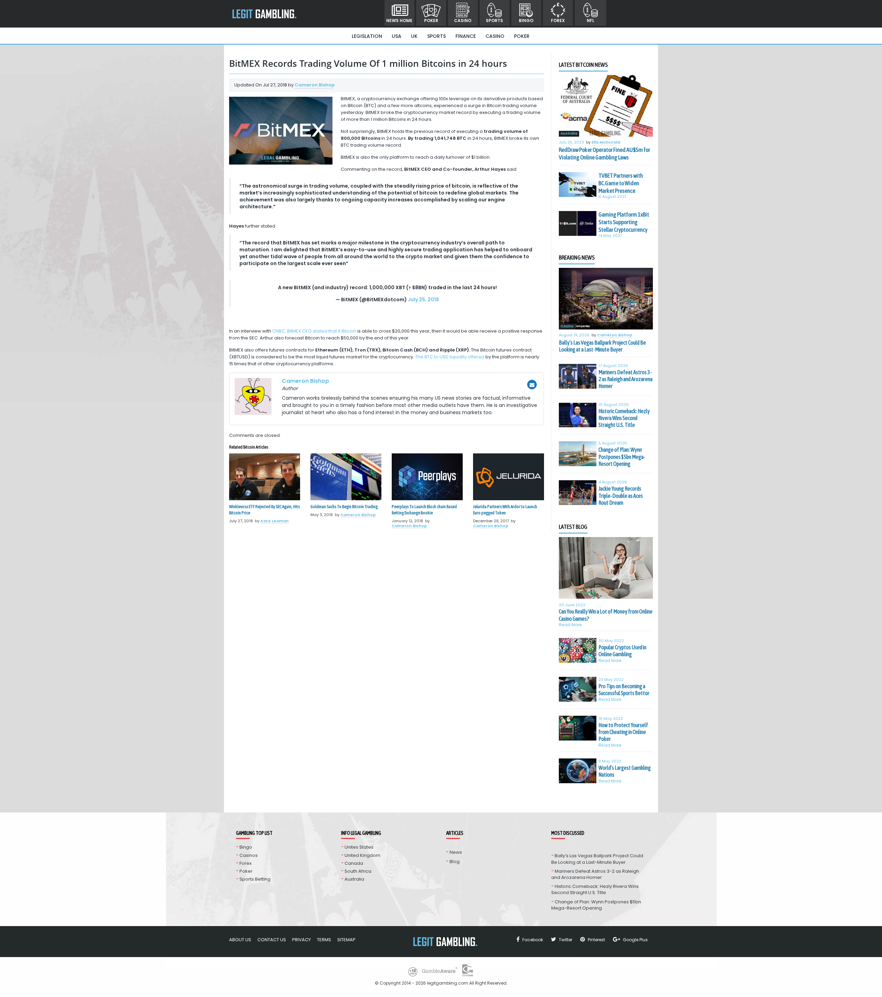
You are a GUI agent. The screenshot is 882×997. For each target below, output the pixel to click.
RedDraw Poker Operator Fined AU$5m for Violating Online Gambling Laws (604, 153)
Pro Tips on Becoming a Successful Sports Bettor (623, 689)
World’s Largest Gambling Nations (624, 771)
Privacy (301, 939)
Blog (455, 861)
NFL (590, 20)
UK (414, 36)
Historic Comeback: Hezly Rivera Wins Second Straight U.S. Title (624, 418)
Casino (462, 20)
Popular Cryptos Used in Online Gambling (622, 650)
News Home (399, 20)
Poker (431, 20)
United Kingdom (362, 855)
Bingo (526, 20)
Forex (558, 20)
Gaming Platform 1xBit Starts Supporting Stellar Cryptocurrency (623, 222)
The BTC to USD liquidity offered (449, 357)
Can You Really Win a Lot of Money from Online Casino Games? (606, 614)
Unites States (359, 847)
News (456, 852)
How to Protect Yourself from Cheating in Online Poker (623, 732)
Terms (324, 939)
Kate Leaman (274, 521)
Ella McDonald (606, 142)
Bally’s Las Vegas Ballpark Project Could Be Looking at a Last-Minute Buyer (602, 346)
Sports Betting (254, 879)
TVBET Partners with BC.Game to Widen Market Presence (620, 183)
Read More (570, 624)
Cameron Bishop (315, 85)
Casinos (248, 855)
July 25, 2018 (423, 299)
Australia (569, 134)
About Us (240, 939)
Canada (354, 863)
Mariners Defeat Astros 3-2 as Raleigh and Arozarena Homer (625, 379)
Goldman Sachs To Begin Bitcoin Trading (344, 506)
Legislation (367, 36)
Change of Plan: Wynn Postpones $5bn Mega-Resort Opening (621, 457)
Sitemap (346, 939)
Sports (494, 20)
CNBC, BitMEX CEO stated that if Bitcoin (314, 331)
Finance (465, 36)
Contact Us (271, 939)
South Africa (358, 871)
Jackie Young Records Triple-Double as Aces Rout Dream (620, 495)
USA (396, 36)
